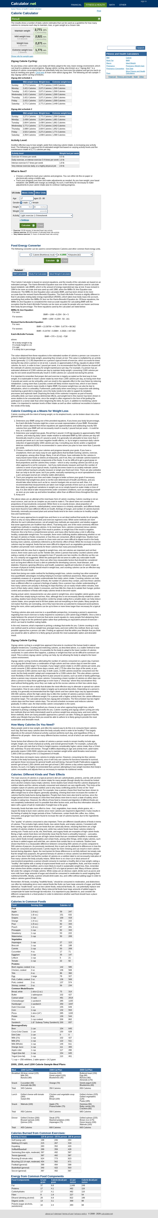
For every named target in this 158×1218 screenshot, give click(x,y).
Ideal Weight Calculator (60, 274)
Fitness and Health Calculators (122, 54)
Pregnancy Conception (115, 69)
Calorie (128, 58)
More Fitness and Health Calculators (135, 72)
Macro (108, 63)
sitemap (57, 1214)
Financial (112, 77)
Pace (108, 73)
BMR (128, 60)
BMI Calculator (19, 274)
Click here (40, 72)
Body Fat (109, 60)
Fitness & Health (95, 5)
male (25, 203)
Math (136, 77)
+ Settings (24, 220)
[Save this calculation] (99, 18)
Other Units (40, 193)
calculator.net (107, 1214)
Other (141, 77)
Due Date (129, 69)
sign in (144, 1)
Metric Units (27, 193)
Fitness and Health (124, 77)
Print (99, 11)
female (36, 203)
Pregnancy (110, 66)
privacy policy (81, 1214)
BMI (107, 58)
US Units (16, 193)
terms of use (68, 1214)
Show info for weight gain (22, 56)
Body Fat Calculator (38, 274)
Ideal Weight (131, 63)
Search (140, 48)
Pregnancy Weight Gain (135, 66)
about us (49, 1214)
